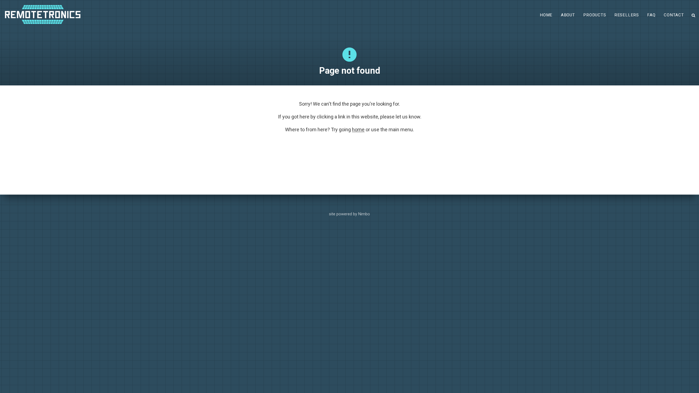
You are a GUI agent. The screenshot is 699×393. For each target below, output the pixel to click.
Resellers (626, 15)
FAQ (651, 15)
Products (594, 15)
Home (546, 15)
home (358, 129)
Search (693, 15)
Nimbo (364, 214)
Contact (674, 15)
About (568, 15)
